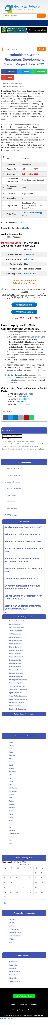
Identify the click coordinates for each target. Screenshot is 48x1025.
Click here (28, 394)
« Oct (4, 903)
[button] (2, 23)
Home (13, 1005)
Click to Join (30, 274)
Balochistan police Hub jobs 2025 (22, 534)
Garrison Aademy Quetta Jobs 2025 (23, 527)
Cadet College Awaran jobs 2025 (21, 578)
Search (41, 16)
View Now (29, 254)
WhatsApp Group (24, 312)
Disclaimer (32, 1010)
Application (35, 337)
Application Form (24, 305)
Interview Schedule (15, 375)
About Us (23, 1005)
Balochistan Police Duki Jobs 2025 (22, 541)
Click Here (22, 222)
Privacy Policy (17, 1010)
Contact (34, 1005)
